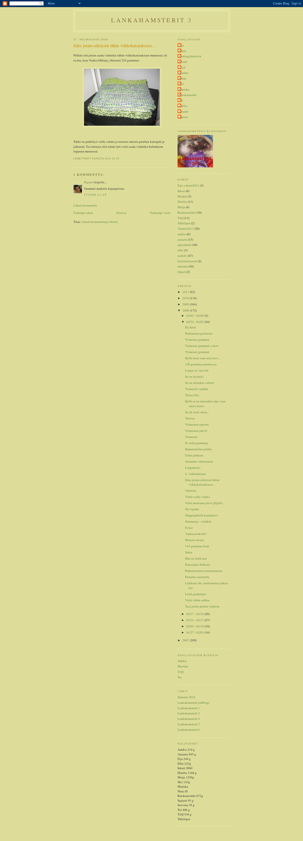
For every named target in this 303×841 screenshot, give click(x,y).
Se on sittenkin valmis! (199, 383)
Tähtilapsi (184, 223)
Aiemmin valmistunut (199, 461)
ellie (180, 250)
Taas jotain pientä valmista (202, 606)
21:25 (116, 158)
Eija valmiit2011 (188, 185)
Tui (181, 100)
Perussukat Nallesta (197, 564)
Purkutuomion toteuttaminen (203, 571)
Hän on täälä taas (196, 558)
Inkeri (182, 51)
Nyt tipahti (192, 509)
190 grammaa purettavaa (201, 364)
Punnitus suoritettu (197, 577)
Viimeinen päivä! (196, 430)
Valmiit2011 (186, 228)
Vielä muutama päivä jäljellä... (204, 503)
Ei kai (189, 527)
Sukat (188, 552)
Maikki (182, 196)
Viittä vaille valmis (197, 497)
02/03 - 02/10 (195, 626)
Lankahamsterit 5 (189, 724)
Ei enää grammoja (196, 443)
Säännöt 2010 (186, 697)
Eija (181, 45)
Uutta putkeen (194, 455)
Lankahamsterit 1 (189, 708)
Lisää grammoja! (195, 594)
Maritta (183, 73)
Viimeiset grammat (197, 339)
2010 (186, 298)
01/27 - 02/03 (195, 632)
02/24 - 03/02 (195, 322)
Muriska (184, 89)
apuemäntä (185, 245)
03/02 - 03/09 (195, 315)
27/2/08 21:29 (95, 195)
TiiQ (180, 218)
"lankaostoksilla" (196, 534)
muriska (183, 266)
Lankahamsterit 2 (189, 713)
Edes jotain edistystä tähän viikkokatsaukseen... (114, 45)
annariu (183, 111)
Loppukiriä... (193, 467)
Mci (181, 84)
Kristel (183, 62)
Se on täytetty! (194, 376)
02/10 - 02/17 (195, 620)
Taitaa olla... (193, 395)
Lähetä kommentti (85, 205)
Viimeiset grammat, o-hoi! (201, 346)
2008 (186, 310)
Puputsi (89, 182)
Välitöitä (190, 490)
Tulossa (190, 418)
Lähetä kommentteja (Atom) (100, 222)
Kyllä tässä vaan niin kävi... (202, 358)
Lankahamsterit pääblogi (193, 702)
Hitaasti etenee (194, 540)
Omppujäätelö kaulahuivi (201, 515)
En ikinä (190, 327)
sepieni (183, 117)
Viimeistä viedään (196, 389)
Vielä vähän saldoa (197, 600)
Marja (182, 78)
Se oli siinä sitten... (197, 412)
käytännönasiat (187, 261)
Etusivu (121, 213)
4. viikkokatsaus (195, 474)
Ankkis (182, 661)
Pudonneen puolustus (199, 333)
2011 (186, 292)
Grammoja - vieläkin (198, 521)
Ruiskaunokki (188, 95)
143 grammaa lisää (197, 546)
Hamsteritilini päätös (198, 449)
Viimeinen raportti (197, 424)
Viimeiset (191, 437)
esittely (182, 255)
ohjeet (182, 272)
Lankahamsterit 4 (189, 719)
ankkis (183, 106)
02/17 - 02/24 (195, 614)
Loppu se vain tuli (197, 370)
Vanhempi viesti (160, 213)
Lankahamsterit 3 (151, 20)
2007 (186, 640)
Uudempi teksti (83, 213)
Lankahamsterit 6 (189, 729)
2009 (186, 304)
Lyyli (182, 67)
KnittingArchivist (190, 56)
